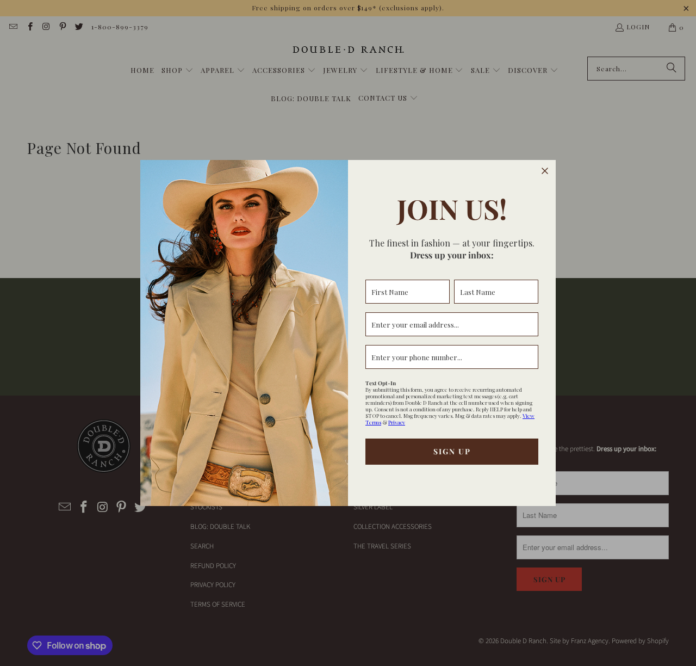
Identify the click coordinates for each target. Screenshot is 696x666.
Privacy (396, 422)
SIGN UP (452, 451)
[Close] (544, 170)
